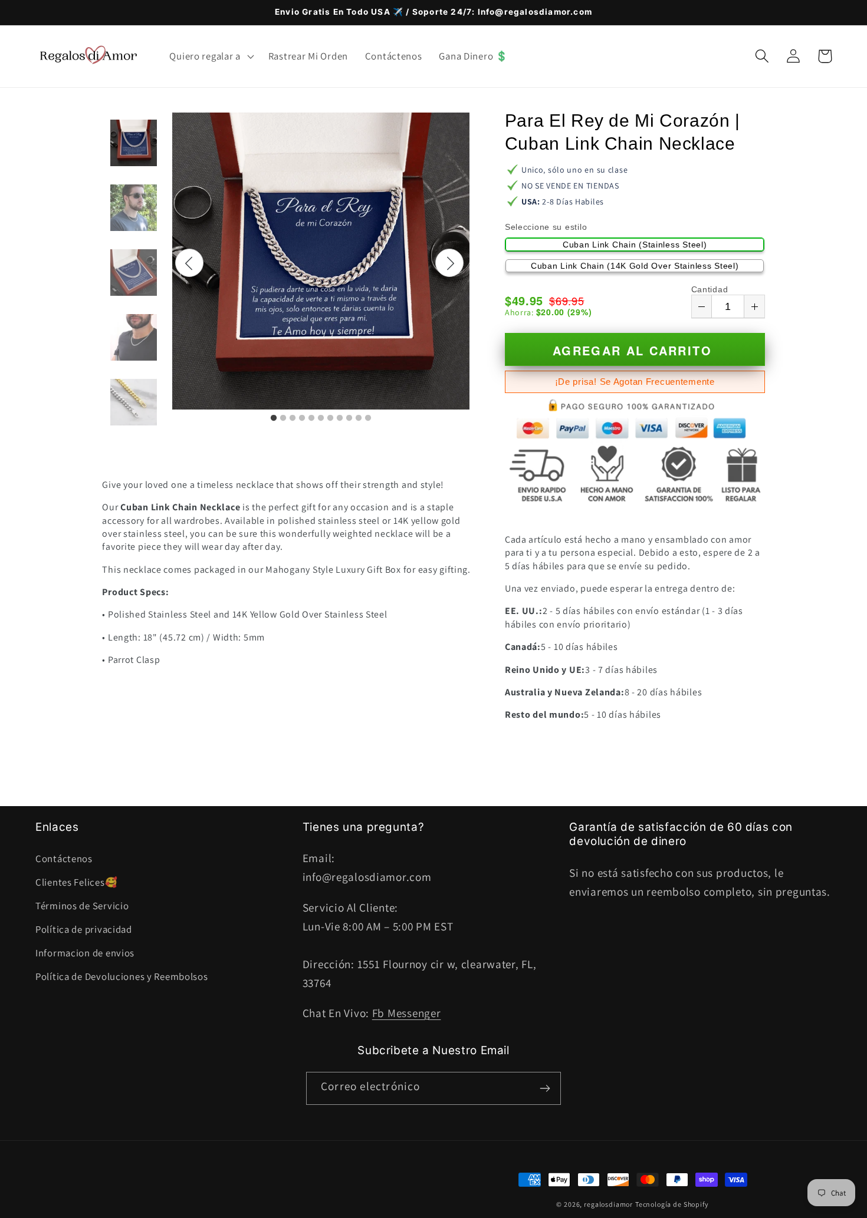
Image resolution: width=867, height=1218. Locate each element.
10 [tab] (358, 418)
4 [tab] (302, 418)
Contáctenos (64, 858)
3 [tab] (292, 418)
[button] (210, 56)
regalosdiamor (608, 1204)
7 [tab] (330, 418)
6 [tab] (321, 418)
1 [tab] (273, 418)
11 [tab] (368, 418)
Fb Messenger (406, 1013)
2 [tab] (283, 418)
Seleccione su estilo (546, 227)
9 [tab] (349, 418)
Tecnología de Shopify (672, 1204)
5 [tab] (311, 418)
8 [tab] (339, 418)
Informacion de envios (84, 952)
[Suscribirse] (544, 1088)
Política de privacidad (83, 929)
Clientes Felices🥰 (76, 882)
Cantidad (709, 289)
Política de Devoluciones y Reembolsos (121, 976)
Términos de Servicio (82, 905)
